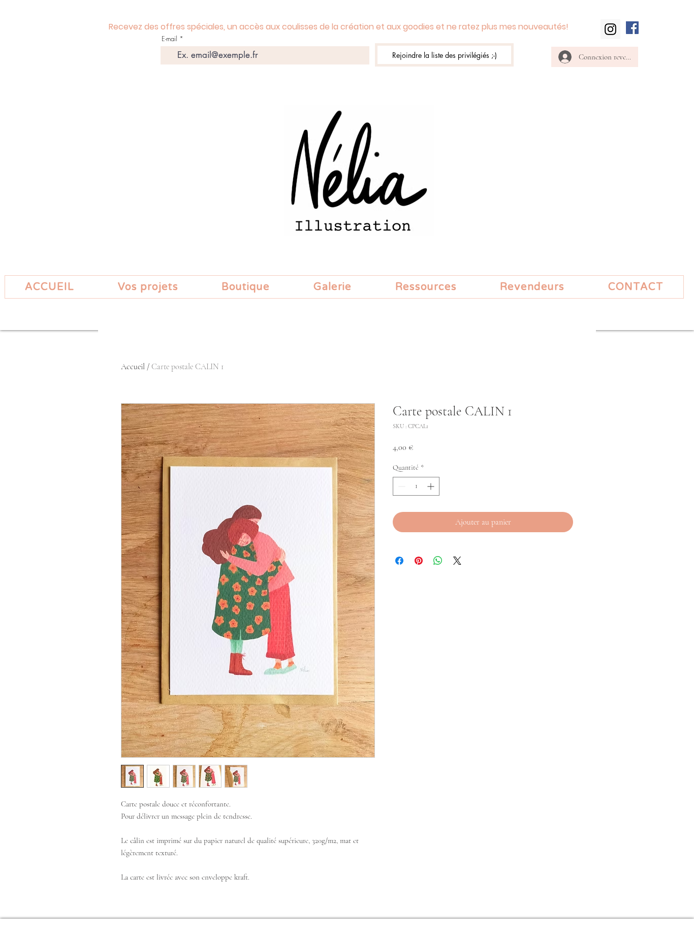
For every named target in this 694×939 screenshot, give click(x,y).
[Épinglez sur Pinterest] (419, 561)
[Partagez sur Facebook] (399, 561)
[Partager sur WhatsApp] (438, 561)
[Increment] (431, 486)
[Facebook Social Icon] (632, 27)
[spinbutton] (416, 486)
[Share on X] (457, 561)
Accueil (133, 367)
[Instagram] (610, 29)
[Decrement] (400, 486)
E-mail (169, 39)
